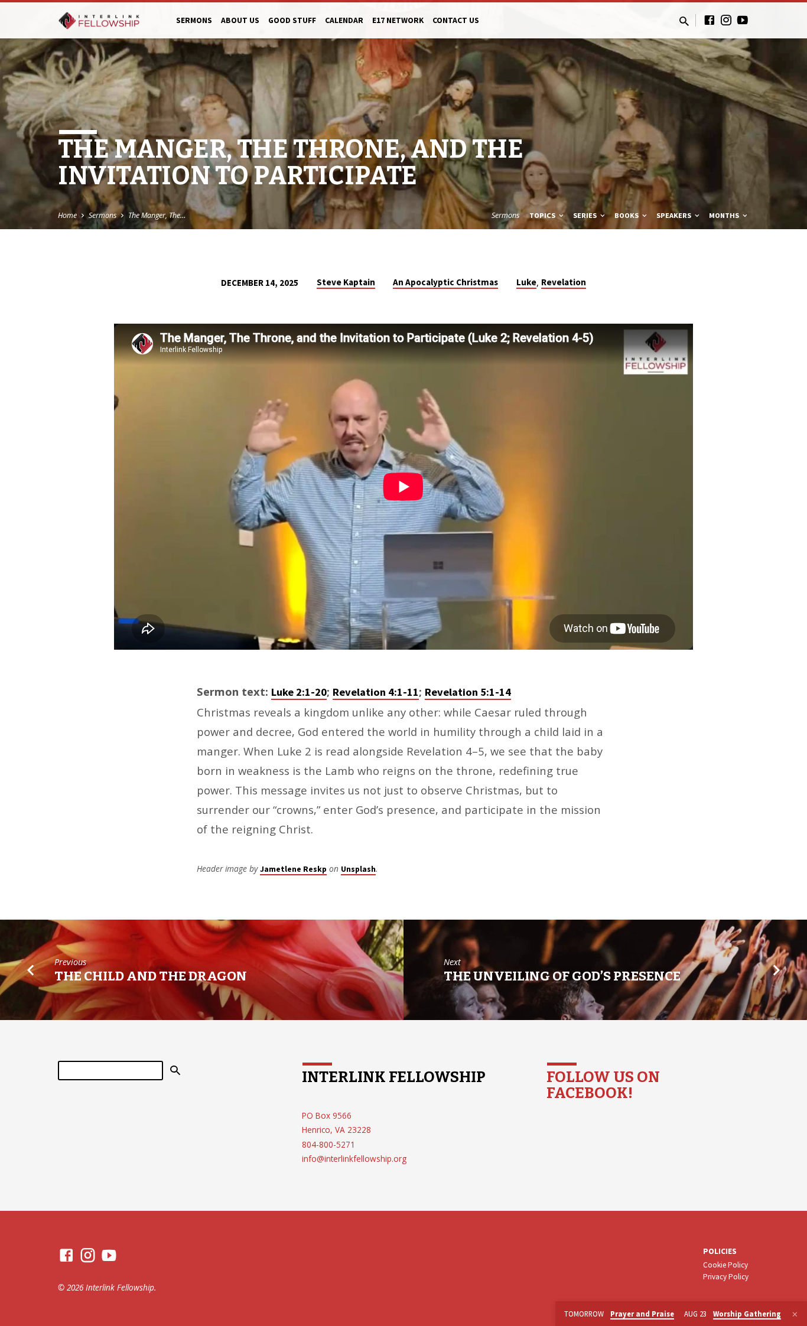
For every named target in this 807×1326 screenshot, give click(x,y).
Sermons (194, 20)
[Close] (795, 1314)
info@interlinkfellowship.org (354, 1158)
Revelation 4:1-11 (376, 692)
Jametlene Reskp (293, 869)
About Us (240, 20)
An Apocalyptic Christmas (445, 282)
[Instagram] (726, 19)
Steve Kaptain (346, 282)
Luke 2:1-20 (299, 692)
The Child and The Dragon (150, 976)
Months (725, 215)
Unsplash (358, 869)
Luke (526, 282)
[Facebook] (709, 19)
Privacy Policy (726, 1277)
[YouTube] (742, 19)
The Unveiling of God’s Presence (562, 976)
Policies (720, 1251)
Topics (543, 215)
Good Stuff (292, 20)
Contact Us (455, 20)
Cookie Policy (725, 1265)
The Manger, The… (157, 215)
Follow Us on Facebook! (603, 1085)
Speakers (674, 215)
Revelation (563, 282)
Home (67, 215)
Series (585, 215)
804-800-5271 (328, 1144)
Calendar (344, 20)
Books (627, 215)
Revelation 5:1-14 (468, 692)
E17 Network (398, 20)
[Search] (175, 1070)
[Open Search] (684, 21)
